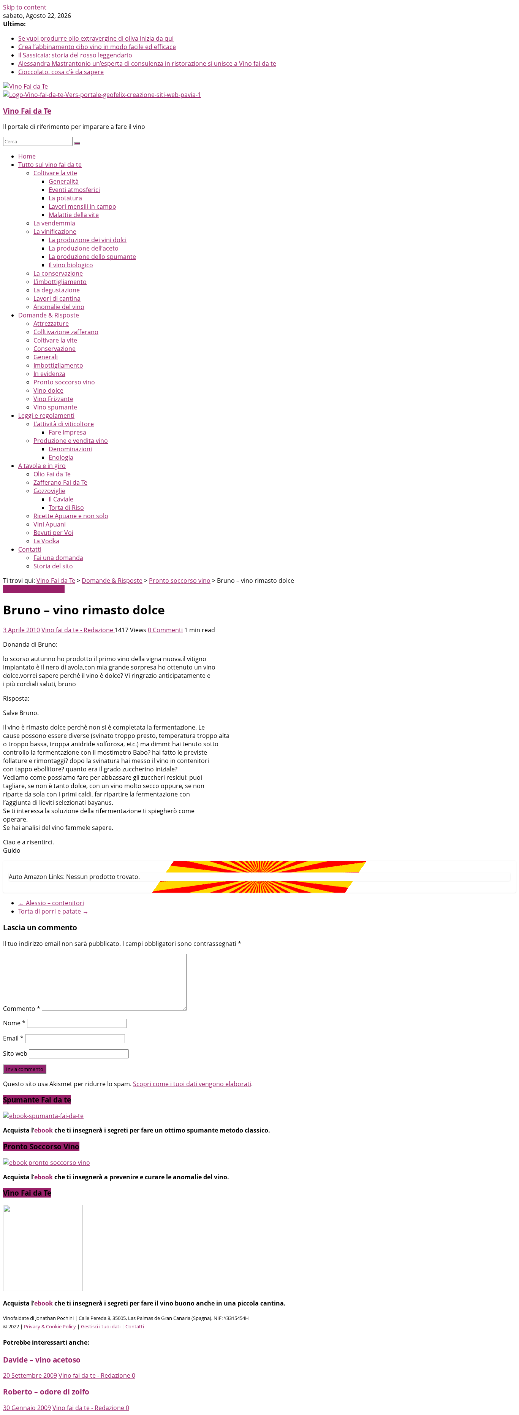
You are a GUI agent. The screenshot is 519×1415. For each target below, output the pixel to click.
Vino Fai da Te (27, 111)
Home (27, 156)
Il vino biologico (71, 265)
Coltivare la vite (55, 173)
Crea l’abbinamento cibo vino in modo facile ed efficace (97, 47)
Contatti (29, 549)
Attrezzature (51, 323)
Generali (45, 357)
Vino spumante (55, 407)
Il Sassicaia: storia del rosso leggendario (75, 55)
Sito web (15, 1053)
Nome (14, 1023)
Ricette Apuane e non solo (70, 516)
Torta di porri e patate (53, 911)
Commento (21, 1008)
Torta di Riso (66, 507)
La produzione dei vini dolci (88, 240)
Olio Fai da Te (52, 474)
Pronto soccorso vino (64, 382)
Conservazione (54, 348)
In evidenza (49, 374)
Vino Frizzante (53, 399)
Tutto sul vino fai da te (50, 164)
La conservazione (58, 273)
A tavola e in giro (42, 466)
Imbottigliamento (58, 365)
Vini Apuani (49, 524)
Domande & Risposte (48, 315)
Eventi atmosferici (74, 190)
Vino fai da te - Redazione (78, 630)
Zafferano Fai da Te (60, 482)
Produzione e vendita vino (70, 440)
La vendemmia (54, 223)
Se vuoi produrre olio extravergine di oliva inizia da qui (96, 38)
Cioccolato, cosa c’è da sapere (61, 72)
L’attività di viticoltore (63, 424)
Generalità (64, 181)
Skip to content (24, 7)
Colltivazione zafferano (65, 332)
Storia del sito (53, 566)
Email (13, 1038)
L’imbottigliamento (60, 282)
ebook (43, 1130)
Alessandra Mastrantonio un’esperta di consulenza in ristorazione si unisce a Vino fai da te (147, 63)
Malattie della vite (74, 215)
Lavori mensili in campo (82, 206)
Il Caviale (61, 499)
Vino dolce (48, 390)
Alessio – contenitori (51, 903)
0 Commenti (165, 630)
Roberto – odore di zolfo (46, 1391)
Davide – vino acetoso (42, 1359)
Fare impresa (67, 432)
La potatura (65, 198)
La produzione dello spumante (92, 256)
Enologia (61, 457)
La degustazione (56, 290)
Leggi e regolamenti (46, 415)
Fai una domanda (58, 558)
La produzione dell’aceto (84, 248)
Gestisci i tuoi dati (100, 1326)
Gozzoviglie (49, 491)
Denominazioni (70, 449)
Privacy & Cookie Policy (50, 1326)
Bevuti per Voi (53, 532)
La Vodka (46, 541)
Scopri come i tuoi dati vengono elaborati (192, 1084)
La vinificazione (54, 231)
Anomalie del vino (58, 307)
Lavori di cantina (57, 298)
